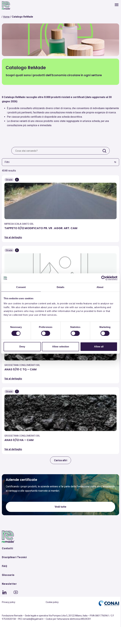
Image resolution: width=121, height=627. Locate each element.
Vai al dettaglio (13, 237)
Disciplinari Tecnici (14, 557)
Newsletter (9, 583)
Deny (22, 346)
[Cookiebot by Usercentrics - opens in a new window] (103, 278)
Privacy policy (8, 602)
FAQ (4, 566)
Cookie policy (52, 602)
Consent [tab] (21, 287)
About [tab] (100, 287)
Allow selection (60, 346)
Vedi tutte (60, 506)
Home (6, 16)
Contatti (7, 548)
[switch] (45, 333)
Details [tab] (60, 287)
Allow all (99, 346)
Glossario (8, 574)
